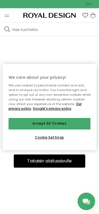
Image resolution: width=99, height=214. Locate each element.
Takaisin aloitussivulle (49, 161)
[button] (85, 15)
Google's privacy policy (52, 108)
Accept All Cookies (49, 123)
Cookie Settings (49, 137)
